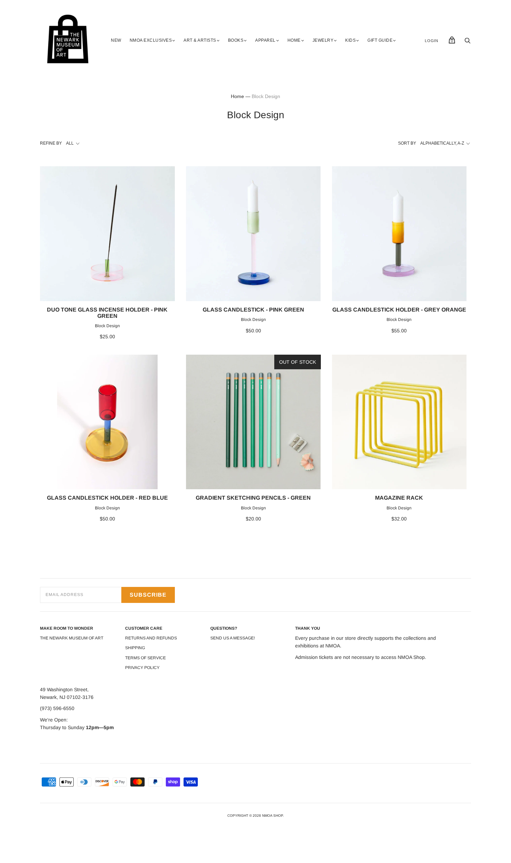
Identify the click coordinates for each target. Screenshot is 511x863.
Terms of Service (145, 657)
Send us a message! (232, 638)
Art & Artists (200, 40)
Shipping (135, 647)
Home (294, 40)
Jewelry (323, 40)
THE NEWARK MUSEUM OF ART (71, 638)
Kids (350, 40)
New (116, 40)
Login (431, 41)
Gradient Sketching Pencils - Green (253, 498)
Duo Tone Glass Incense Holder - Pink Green (107, 313)
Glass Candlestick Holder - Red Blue (107, 498)
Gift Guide (379, 40)
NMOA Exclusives (151, 40)
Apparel (265, 40)
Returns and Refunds (151, 638)
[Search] (467, 42)
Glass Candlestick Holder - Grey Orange (399, 310)
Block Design (107, 325)
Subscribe (148, 595)
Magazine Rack (399, 498)
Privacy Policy (142, 667)
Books (236, 40)
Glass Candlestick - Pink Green (253, 310)
